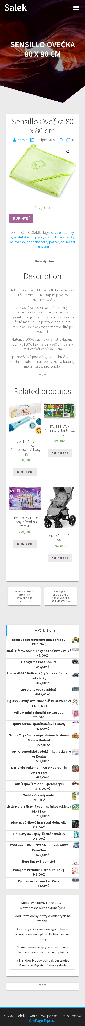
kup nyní (21, 218)
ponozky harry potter (43, 242)
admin (22, 139)
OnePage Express (42, 1020)
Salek (15, 7)
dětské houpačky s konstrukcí (41, 237)
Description (44, 261)
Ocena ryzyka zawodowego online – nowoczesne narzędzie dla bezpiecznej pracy (42, 934)
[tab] (44, 261)
